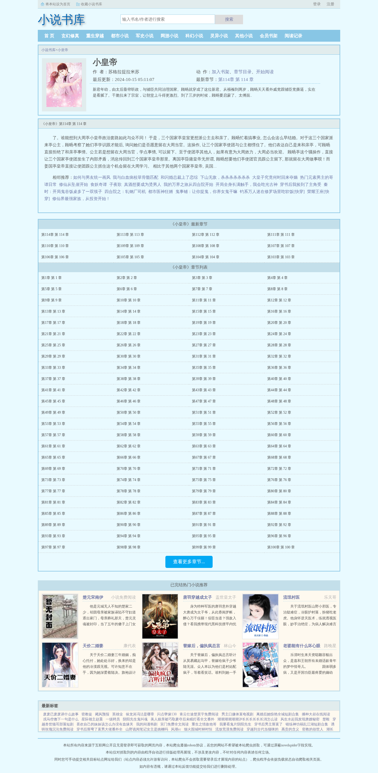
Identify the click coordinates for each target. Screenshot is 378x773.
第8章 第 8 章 (277, 289)
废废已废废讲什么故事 (61, 714)
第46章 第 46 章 (129, 401)
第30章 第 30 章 (129, 356)
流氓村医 (291, 597)
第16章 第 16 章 (279, 311)
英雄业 (117, 714)
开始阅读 (265, 71)
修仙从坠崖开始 (73, 184)
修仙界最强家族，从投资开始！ (81, 199)
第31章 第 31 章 (204, 356)
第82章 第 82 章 (129, 502)
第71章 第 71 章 (204, 469)
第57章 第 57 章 (53, 435)
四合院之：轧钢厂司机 (125, 191)
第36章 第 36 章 (279, 368)
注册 (330, 4)
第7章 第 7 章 (202, 289)
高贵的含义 (290, 729)
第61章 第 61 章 (53, 446)
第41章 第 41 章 (53, 390)
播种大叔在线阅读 (316, 714)
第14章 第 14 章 (129, 311)
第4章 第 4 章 (277, 278)
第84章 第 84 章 (279, 502)
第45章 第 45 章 (53, 401)
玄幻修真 (70, 35)
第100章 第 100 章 (281, 547)
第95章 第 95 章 (204, 536)
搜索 (229, 19)
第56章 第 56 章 (279, 424)
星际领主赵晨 (92, 719)
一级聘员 (113, 719)
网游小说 (169, 35)
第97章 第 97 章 (53, 547)
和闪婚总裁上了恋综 (179, 177)
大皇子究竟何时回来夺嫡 (275, 177)
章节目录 (243, 71)
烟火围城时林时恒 (198, 729)
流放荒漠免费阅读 (229, 729)
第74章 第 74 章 (129, 480)
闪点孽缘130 (167, 714)
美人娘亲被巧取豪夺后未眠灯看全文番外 (182, 719)
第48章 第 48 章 (279, 401)
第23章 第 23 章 (204, 334)
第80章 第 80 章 (279, 491)
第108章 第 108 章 (205, 246)
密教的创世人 (312, 729)
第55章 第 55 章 (204, 424)
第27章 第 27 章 (204, 345)
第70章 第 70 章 (129, 469)
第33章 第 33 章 (53, 368)
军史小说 (145, 35)
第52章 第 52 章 (279, 412)
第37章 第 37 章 (53, 379)
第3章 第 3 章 (202, 278)
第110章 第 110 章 (55, 246)
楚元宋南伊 (93, 597)
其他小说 (244, 35)
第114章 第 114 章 (236, 79)
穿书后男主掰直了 (268, 724)
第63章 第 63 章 (204, 446)
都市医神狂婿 (160, 191)
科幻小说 (194, 35)
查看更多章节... (189, 561)
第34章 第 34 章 (129, 368)
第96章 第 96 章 (279, 536)
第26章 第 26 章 (129, 345)
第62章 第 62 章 (129, 446)
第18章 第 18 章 (129, 323)
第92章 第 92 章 (279, 525)
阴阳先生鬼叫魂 (135, 719)
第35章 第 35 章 (204, 368)
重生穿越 (95, 35)
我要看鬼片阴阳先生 (235, 724)
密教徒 (87, 714)
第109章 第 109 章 (130, 246)
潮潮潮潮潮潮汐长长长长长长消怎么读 (247, 719)
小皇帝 (63, 50)
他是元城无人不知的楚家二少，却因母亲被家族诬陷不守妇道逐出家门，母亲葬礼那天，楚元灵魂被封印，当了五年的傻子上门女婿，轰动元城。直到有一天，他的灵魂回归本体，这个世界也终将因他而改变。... (109, 624)
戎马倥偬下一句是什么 (61, 719)
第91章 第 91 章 (204, 525)
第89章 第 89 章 (53, 525)
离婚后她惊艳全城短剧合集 (277, 714)
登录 (317, 4)
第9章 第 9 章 (51, 300)
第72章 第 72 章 (279, 469)
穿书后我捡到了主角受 (300, 184)
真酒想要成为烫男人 (142, 184)
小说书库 (48, 50)
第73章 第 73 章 (53, 480)
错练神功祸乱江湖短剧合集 (307, 724)
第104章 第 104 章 (205, 257)
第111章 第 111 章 (281, 235)
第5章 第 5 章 (51, 289)
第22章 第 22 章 (129, 334)
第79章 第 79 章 (204, 491)
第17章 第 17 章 (53, 323)
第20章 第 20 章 (279, 323)
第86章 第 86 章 (129, 513)
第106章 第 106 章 (55, 257)
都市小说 (120, 35)
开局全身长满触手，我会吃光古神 (247, 184)
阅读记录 (293, 35)
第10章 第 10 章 (129, 300)
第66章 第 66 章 (129, 457)
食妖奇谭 (98, 184)
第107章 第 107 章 (281, 246)
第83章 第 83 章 (204, 502)
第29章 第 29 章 (53, 356)
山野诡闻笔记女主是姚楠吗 (147, 729)
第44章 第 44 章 (279, 390)
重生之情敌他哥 (204, 724)
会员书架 (269, 35)
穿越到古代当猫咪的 (262, 729)
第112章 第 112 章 (205, 235)
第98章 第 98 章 (129, 547)
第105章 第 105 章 (130, 257)
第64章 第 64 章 (279, 446)
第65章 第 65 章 (53, 457)
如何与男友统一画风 (91, 177)
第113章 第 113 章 (130, 235)
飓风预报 (102, 714)
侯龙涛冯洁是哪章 (140, 714)
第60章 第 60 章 (279, 435)
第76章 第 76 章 (279, 480)
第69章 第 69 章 (53, 469)
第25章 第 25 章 (53, 345)
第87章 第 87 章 (204, 513)
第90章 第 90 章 (129, 525)
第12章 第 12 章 (279, 300)
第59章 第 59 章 (204, 435)
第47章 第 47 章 (204, 401)
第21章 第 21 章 (53, 334)
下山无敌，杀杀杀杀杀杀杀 (225, 177)
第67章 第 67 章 (204, 457)
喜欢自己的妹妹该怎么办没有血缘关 (104, 724)
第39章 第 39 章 (204, 379)
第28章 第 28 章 (279, 345)
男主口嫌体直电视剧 (237, 714)
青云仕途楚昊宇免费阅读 (199, 714)
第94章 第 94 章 (129, 536)
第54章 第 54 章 (129, 424)
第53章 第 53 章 (53, 424)
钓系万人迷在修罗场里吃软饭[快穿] (272, 191)
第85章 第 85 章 (53, 513)
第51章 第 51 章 (204, 412)
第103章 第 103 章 (281, 257)
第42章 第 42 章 (129, 390)
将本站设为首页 (57, 4)
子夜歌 (115, 184)
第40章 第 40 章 (279, 379)
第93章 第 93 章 (53, 536)
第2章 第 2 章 (127, 278)
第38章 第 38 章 (129, 379)
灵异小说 (219, 35)
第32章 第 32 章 (279, 356)
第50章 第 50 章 (129, 412)
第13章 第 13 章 (53, 311)
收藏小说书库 (91, 4)
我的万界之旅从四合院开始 (188, 184)
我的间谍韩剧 (146, 724)
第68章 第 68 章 (279, 457)
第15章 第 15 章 (204, 311)
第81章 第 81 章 (53, 502)
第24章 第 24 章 (279, 334)
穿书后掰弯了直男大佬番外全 (99, 729)
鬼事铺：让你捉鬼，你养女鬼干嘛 (206, 191)
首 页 (49, 35)
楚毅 (326, 719)
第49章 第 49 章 (53, 412)
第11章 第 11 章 (204, 300)
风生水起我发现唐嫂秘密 (300, 719)
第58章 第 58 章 (129, 435)
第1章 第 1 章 (51, 278)
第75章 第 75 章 (204, 480)
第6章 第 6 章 (127, 289)
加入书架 (220, 71)
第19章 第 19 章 (204, 323)
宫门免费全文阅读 (174, 724)
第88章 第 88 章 (279, 513)
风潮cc (176, 729)
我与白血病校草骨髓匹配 (135, 177)
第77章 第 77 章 (53, 491)
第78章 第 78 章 (129, 491)
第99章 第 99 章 (204, 547)
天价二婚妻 (93, 646)
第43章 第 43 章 (204, 390)
